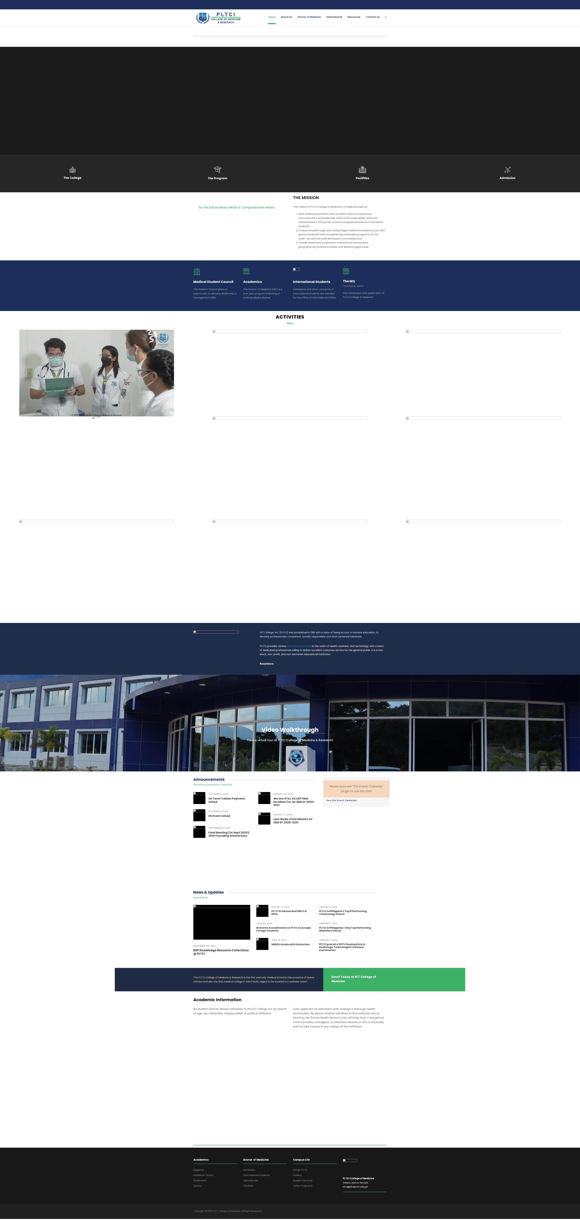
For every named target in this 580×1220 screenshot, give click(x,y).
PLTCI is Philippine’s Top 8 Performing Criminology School (343, 912)
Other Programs (303, 1186)
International (334, 17)
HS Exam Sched (219, 816)
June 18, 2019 (279, 940)
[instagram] (386, 4)
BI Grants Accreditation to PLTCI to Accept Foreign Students (283, 929)
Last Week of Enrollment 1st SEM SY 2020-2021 (292, 820)
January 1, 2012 (328, 923)
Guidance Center (203, 1175)
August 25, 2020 (283, 794)
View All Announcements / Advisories (212, 784)
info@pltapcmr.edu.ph (355, 1186)
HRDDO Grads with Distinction (290, 944)
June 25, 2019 (264, 923)
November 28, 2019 (204, 945)
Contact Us (373, 17)
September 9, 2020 (219, 828)
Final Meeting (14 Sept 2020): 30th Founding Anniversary (229, 834)
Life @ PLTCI (300, 1170)
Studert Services (303, 1180)
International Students (256, 1175)
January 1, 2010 (328, 940)
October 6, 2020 (218, 794)
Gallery (290, 323)
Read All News (200, 897)
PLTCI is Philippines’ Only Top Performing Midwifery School (345, 929)
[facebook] (373, 4)
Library (197, 1186)
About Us (286, 17)
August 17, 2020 (283, 814)
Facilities (248, 1186)
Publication (199, 1180)
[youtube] (382, 4)
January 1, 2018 (328, 907)
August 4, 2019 (280, 907)
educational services (299, 646)
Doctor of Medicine (309, 17)
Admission (249, 1170)
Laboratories (250, 1180)
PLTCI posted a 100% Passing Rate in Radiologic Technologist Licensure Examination (342, 947)
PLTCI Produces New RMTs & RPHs (289, 912)
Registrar (198, 1170)
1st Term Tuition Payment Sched (226, 800)
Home (272, 17)
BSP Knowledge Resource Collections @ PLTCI (221, 952)
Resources (354, 17)
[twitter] (378, 4)
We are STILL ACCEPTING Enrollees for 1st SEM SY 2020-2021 (294, 802)
